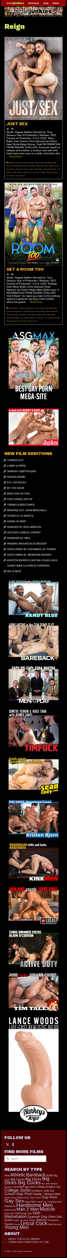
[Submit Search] (7, 1159)
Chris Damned (42, 166)
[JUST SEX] (33, 78)
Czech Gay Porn (18, 1194)
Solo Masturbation (22, 1215)
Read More (16, 156)
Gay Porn (10, 169)
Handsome (10, 1206)
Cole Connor (54, 166)
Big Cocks (39, 163)
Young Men (16, 1227)
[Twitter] (7, 1144)
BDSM (49, 1175)
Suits (16, 1220)
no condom (35, 172)
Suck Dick (10, 176)
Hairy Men (38, 169)
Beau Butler (29, 163)
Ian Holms (25, 318)
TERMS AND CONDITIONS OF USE (28, 1242)
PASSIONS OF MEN (18, 538)
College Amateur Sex (48, 1186)
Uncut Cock (20, 176)
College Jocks (17, 1190)
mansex (26, 172)
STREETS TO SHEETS (20, 515)
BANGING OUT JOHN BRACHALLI (27, 510)
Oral (17, 1213)
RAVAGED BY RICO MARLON (24, 526)
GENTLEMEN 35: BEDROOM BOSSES (29, 554)
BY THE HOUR (15, 488)
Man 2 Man (27, 1209)
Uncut (17, 1224)
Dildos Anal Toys (26, 1197)
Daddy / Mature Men (46, 1194)
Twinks (8, 1224)
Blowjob (54, 1183)
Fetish (38, 1197)
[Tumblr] (13, 1144)
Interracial (10, 1209)
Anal (7, 1175)
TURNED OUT (15, 460)
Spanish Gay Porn (42, 1217)
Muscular (9, 1213)
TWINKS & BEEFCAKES (20, 504)
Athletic (11, 163)
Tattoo (32, 1220)
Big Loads (45, 1183)
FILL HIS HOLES (16, 482)
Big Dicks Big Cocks (26, 1180)
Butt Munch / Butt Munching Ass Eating (29, 311)
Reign (43, 172)
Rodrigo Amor (11, 321)
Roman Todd (52, 172)
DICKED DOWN (16, 476)
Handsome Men (49, 169)
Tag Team (24, 1220)
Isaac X (33, 318)
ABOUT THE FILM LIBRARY (24, 1239)
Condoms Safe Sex (42, 1190)
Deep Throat (10, 1197)
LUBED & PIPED (16, 465)
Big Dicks (48, 163)
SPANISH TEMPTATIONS (21, 471)
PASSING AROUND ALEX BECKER (27, 543)
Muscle (47, 1209)
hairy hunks (28, 169)
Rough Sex (26, 1213)
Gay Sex (19, 169)
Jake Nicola (17, 172)
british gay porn (26, 1186)
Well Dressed (54, 1224)
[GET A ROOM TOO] (33, 224)
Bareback (19, 163)
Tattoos (41, 1220)
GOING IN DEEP (16, 521)
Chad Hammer (52, 311)
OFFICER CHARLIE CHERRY (24, 532)
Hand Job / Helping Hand (49, 1202)
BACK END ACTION (18, 493)
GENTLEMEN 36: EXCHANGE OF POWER (31, 549)
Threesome (53, 1220)
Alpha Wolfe (13, 308)
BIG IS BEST (14, 571)
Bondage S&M (10, 1187)
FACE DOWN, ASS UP (19, 499)
